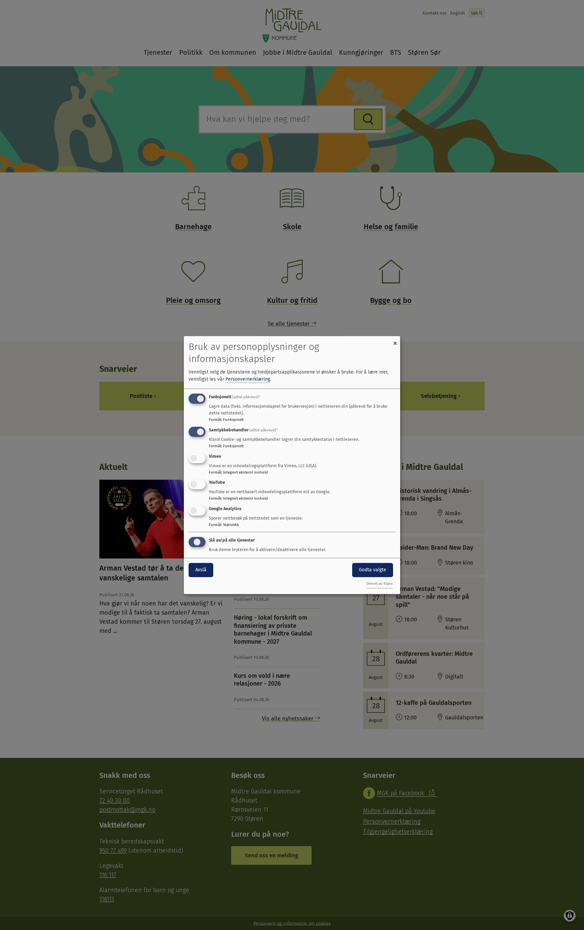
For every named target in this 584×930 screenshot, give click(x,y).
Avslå (200, 570)
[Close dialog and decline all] (395, 340)
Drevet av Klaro (379, 583)
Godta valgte (372, 570)
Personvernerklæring (247, 379)
